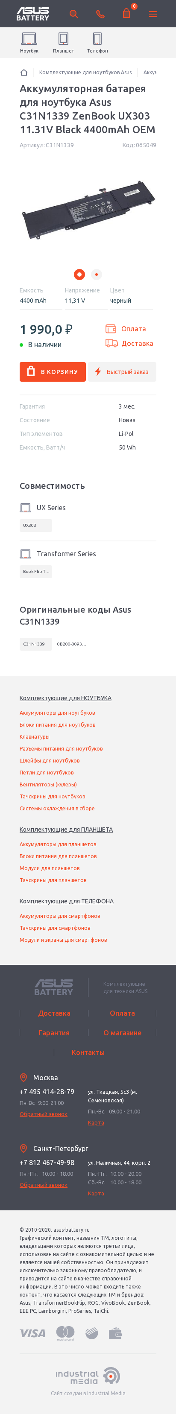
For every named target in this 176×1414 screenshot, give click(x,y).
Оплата (133, 329)
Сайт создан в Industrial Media (88, 1393)
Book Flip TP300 (37, 571)
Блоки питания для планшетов (58, 856)
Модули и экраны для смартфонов (63, 940)
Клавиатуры (35, 736)
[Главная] (24, 72)
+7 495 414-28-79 (47, 1092)
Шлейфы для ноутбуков (49, 760)
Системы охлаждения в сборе (57, 808)
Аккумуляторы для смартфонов (60, 916)
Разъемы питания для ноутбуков (61, 748)
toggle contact (100, 14)
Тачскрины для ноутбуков (52, 796)
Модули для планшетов (49, 868)
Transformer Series (66, 554)
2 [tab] (96, 274)
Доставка (137, 343)
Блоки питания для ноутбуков (57, 724)
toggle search (74, 14)
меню (153, 14)
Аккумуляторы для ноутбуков (57, 713)
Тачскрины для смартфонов (55, 928)
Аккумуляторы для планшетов (58, 844)
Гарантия (54, 1032)
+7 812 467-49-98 (47, 1162)
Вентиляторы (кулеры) (48, 784)
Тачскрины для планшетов (53, 880)
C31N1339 (34, 644)
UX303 (29, 525)
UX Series (51, 507)
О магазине (122, 1032)
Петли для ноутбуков (46, 772)
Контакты (88, 1052)
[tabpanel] (88, 211)
